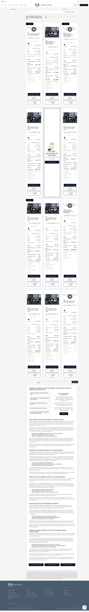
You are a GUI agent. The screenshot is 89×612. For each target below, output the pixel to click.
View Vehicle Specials (36, 564)
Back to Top (74, 382)
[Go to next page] (76, 17)
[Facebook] (8, 603)
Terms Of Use (18, 608)
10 (73, 16)
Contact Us (64, 413)
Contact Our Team (67, 564)
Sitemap (24, 608)
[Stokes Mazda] (37, 5)
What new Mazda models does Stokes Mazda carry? (39, 393)
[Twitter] (13, 603)
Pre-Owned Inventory (13, 594)
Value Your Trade (52, 564)
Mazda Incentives (49, 594)
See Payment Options (34, 94)
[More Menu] (1, 5)
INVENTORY (11, 590)
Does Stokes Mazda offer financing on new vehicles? (38, 404)
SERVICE (29, 590)
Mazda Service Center (32, 596)
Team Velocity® (64, 608)
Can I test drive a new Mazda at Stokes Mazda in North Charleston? (39, 398)
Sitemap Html (29, 608)
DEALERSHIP (66, 590)
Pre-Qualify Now (52, 162)
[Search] (85, 1)
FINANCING (48, 590)
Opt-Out (35, 608)
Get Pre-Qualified (34, 98)
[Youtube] (15, 603)
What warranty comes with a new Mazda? (39, 408)
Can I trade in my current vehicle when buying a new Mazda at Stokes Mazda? (39, 412)
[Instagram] (10, 603)
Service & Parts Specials (32, 594)
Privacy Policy (11, 608)
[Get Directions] (82, 1)
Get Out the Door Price (35, 102)
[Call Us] (79, 1)
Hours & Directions (68, 594)
